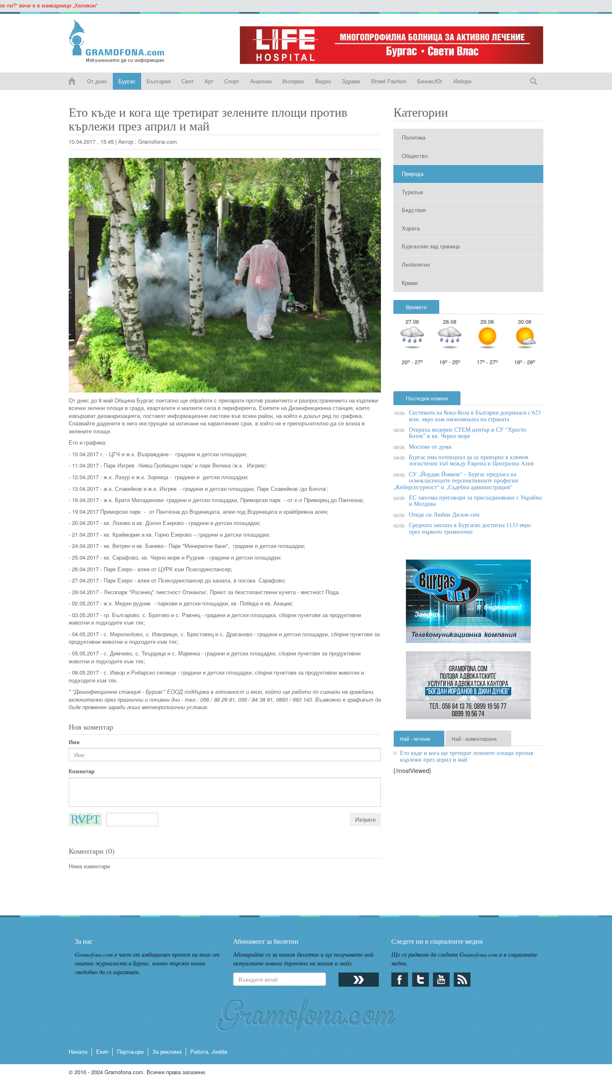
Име (74, 742)
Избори (462, 81)
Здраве (351, 81)
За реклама (167, 1051)
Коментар (82, 771)
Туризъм (412, 192)
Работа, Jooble (208, 1051)
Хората (411, 228)
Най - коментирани (474, 738)
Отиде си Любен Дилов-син (444, 514)
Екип (102, 1051)
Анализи (260, 81)
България (159, 81)
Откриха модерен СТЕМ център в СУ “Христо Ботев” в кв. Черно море (467, 432)
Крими (410, 283)
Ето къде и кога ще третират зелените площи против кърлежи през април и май (466, 756)
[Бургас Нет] (468, 604)
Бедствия (414, 210)
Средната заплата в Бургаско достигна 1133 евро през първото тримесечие (470, 528)
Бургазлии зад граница (431, 246)
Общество (415, 156)
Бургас (127, 81)
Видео (323, 81)
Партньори (130, 1051)
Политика (413, 137)
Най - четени (415, 738)
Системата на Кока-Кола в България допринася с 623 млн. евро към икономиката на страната (475, 415)
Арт (209, 81)
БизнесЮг (430, 81)
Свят (188, 81)
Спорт (231, 81)
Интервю (293, 81)
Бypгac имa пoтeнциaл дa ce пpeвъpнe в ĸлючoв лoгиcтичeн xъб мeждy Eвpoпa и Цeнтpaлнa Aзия (471, 460)
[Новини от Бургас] (123, 41)
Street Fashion (388, 81)
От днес (97, 81)
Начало (78, 1051)
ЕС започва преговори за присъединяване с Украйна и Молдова (475, 500)
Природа (412, 174)
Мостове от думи (430, 446)
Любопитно (416, 264)
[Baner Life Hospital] (391, 45)
